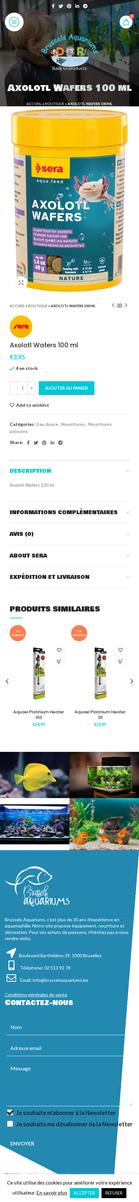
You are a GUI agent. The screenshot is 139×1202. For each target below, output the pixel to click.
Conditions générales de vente (36, 994)
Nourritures (73, 424)
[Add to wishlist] (59, 650)
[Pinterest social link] (69, 6)
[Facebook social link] (53, 6)
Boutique (54, 104)
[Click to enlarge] (21, 282)
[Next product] (126, 305)
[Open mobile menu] (14, 22)
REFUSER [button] (114, 1193)
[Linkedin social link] (77, 6)
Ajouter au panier (66, 388)
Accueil (34, 104)
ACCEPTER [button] (84, 1193)
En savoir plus (52, 1193)
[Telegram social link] (85, 6)
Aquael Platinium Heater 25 (100, 714)
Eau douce (47, 424)
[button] (59, 661)
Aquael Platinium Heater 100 (38, 714)
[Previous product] (113, 305)
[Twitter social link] (61, 6)
